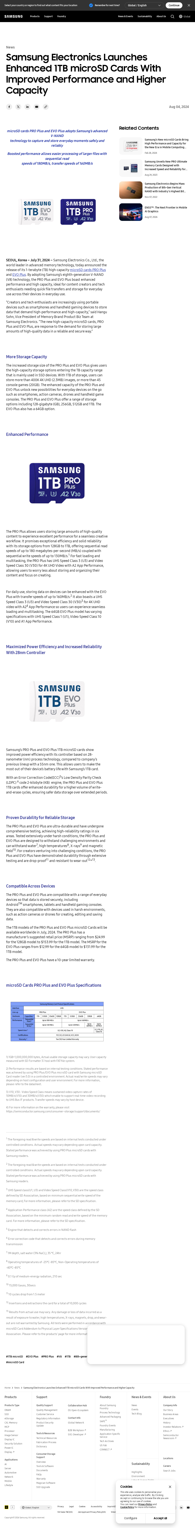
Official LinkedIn (181, 1507)
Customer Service (45, 1414)
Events (135, 1409)
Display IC (9, 1439)
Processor (10, 1431)
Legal (71, 1506)
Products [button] (35, 16)
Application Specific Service (110, 1435)
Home (7, 1387)
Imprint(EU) (112, 1506)
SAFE (103, 1421)
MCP (7, 1426)
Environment (138, 1476)
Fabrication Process (46, 1442)
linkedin (27, 107)
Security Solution (13, 1443)
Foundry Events (108, 1425)
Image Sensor (11, 1435)
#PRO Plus (47, 1356)
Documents (42, 1470)
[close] (178, 1332)
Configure (130, 1518)
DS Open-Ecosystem (78, 1410)
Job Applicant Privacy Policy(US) (92, 1512)
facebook (9, 107)
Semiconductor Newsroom (171, 1437)
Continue (174, 5)
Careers (167, 1466)
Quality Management (46, 1410)
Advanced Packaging (110, 1416)
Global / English (137, 5)
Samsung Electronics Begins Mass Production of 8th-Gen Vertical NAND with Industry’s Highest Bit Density (165, 187)
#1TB (68, 1356)
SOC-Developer (76, 1434)
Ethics (166, 1431)
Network (9, 1476)
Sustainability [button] (145, 16)
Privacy (61, 1506)
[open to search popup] (172, 17)
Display (8, 1452)
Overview (41, 1462)
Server (8, 1468)
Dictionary (41, 1446)
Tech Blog (137, 1413)
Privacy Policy (145, 1504)
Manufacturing (107, 1429)
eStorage (9, 1418)
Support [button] (48, 16)
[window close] (170, 1486)
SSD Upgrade (43, 1487)
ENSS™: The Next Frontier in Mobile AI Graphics (166, 209)
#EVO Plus (32, 1356)
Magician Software (45, 1483)
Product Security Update (45, 1424)
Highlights (137, 1472)
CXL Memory (11, 1422)
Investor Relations (172, 1426)
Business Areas (170, 1414)
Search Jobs (169, 1470)
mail (37, 107)
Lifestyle (9, 1485)
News (17, 1387)
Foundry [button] (61, 16)
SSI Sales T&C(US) (65, 1512)
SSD (7, 1414)
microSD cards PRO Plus (88, 269)
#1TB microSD (14, 1356)
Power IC (9, 1447)
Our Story (168, 1410)
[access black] (6, 1507)
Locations (168, 1458)
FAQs (39, 1474)
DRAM (8, 1410)
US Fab (103, 1445)
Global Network (76, 1422)
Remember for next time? (107, 5)
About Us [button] (161, 16)
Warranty (41, 1478)
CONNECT (104, 1449)
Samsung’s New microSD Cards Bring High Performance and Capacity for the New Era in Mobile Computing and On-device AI (167, 143)
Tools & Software (45, 1466)
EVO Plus (19, 274)
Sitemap (114, 1512)
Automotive (10, 1472)
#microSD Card (15, 1362)
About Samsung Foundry (108, 1407)
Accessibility (96, 1506)
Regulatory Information (48, 1418)
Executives (168, 1418)
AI (6, 1464)
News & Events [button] (125, 16)
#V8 (59, 1356)
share (46, 107)
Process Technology (110, 1412)
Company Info (170, 1405)
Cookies (82, 1506)
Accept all (160, 1518)
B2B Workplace (76, 1430)
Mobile (8, 1481)
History (166, 1422)
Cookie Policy (127, 1507)
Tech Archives (107, 1441)
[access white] (12, 1507)
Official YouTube (188, 1507)
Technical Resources (46, 1438)
